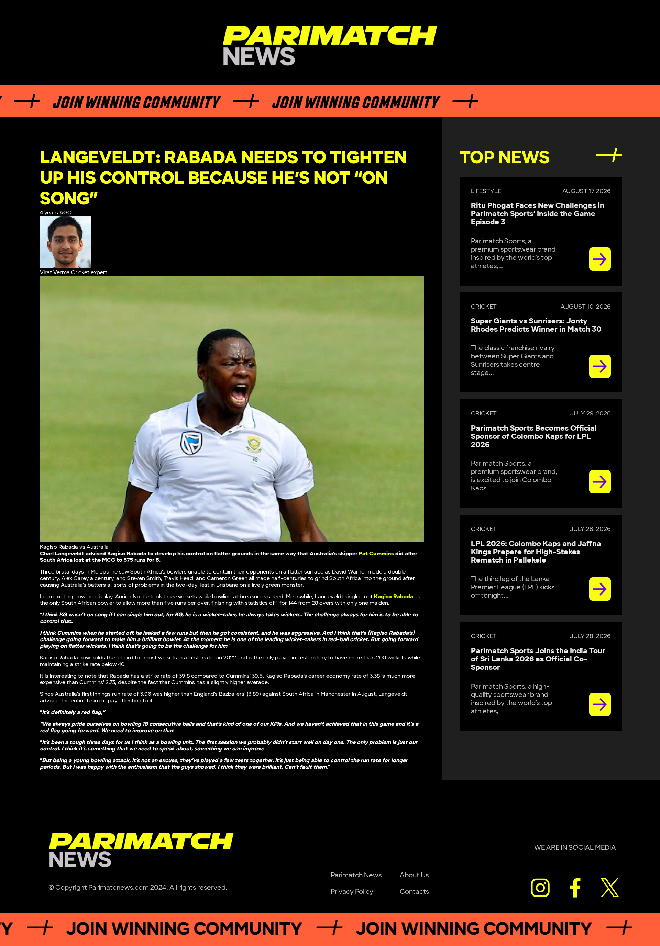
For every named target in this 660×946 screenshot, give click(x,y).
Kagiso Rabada (393, 596)
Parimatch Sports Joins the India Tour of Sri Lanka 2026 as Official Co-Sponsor (538, 659)
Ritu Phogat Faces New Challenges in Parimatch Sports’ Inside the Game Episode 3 (537, 214)
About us (414, 875)
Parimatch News (356, 875)
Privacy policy (352, 892)
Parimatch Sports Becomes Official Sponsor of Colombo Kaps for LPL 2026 (534, 436)
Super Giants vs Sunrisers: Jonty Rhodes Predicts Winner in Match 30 (536, 325)
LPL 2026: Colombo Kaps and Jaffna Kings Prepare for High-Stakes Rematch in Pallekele (536, 552)
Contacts (414, 892)
